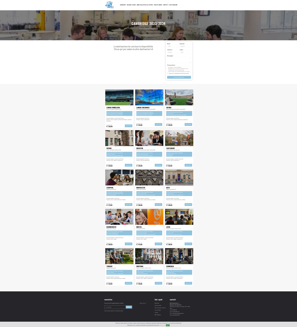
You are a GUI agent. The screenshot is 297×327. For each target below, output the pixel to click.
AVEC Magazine (173, 5)
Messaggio (170, 55)
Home (106, 39)
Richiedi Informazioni (179, 77)
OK (167, 325)
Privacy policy (171, 65)
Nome (169, 43)
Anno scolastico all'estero (145, 5)
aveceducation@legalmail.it (178, 313)
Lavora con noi (143, 303)
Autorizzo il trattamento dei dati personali (179, 73)
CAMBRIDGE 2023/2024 (114, 39)
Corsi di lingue (158, 5)
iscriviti (129, 307)
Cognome (182, 43)
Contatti (165, 5)
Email (181, 49)
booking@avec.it (176, 311)
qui (185, 71)
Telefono (170, 49)
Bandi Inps (123, 5)
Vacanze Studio (131, 5)
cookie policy (162, 325)
